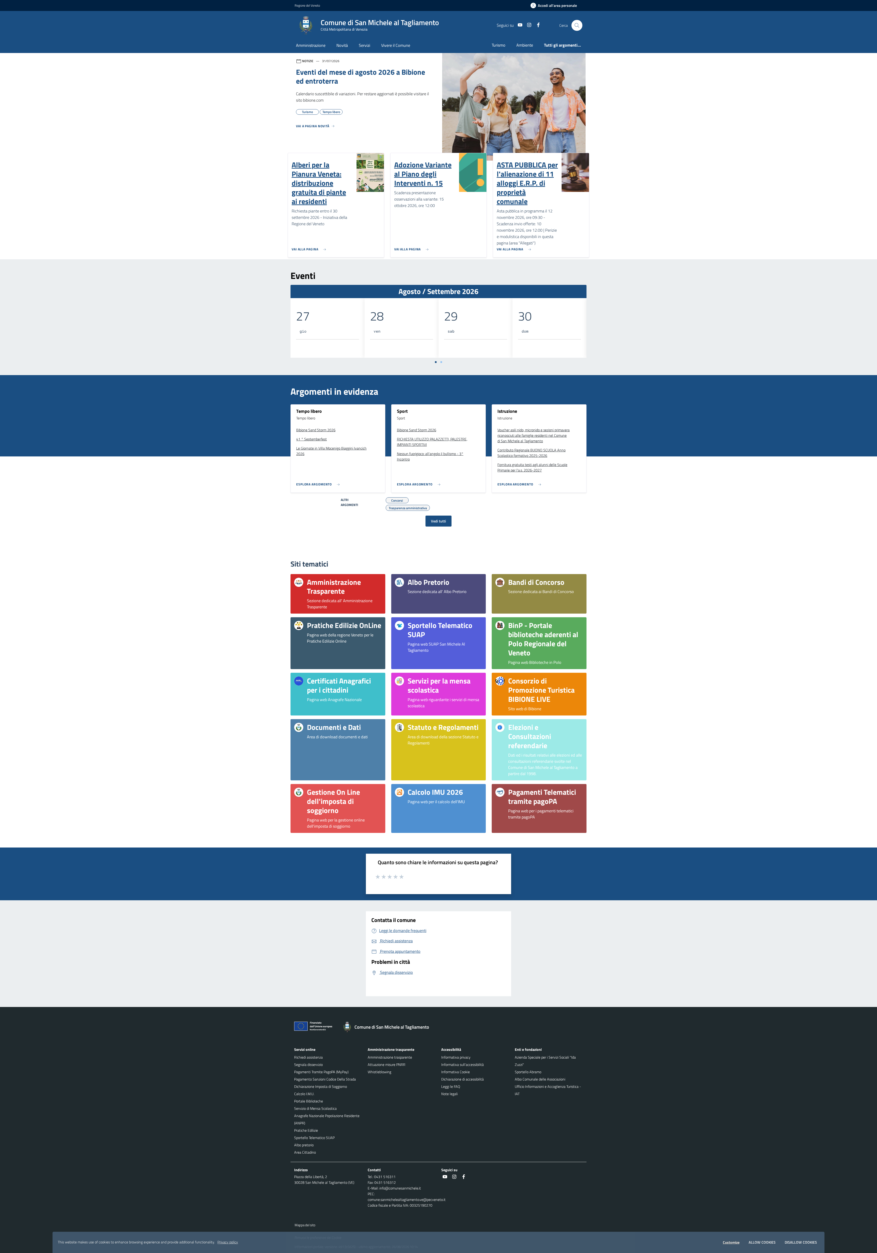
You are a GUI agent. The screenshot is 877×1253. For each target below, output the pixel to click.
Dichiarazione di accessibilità (462, 1079)
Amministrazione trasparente (390, 1057)
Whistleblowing (379, 1072)
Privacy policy (227, 1242)
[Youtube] (518, 25)
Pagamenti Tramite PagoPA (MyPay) (321, 1072)
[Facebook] (536, 25)
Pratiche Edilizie (306, 1130)
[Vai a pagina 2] (441, 362)
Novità (342, 45)
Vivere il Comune (395, 45)
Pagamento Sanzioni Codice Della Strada (325, 1079)
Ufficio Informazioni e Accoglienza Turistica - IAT (548, 1090)
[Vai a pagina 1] (436, 362)
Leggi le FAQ (450, 1086)
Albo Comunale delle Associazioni (540, 1079)
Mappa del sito (305, 1225)
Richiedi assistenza (308, 1057)
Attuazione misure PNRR (386, 1064)
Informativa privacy (455, 1057)
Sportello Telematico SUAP (314, 1137)
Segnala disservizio (308, 1064)
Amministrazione (310, 45)
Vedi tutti (438, 521)
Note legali (449, 1094)
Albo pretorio (304, 1145)
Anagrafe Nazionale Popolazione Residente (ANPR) (326, 1119)
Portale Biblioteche (308, 1101)
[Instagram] (527, 25)
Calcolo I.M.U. (304, 1094)
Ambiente (524, 45)
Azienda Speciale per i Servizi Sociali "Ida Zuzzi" (545, 1060)
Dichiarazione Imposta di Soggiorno (320, 1086)
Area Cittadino (305, 1152)
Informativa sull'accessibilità (462, 1064)
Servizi (364, 45)
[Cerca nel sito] (576, 25)
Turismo (498, 45)
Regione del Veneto (307, 5)
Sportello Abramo (528, 1072)
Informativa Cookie (455, 1072)
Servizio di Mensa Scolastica (315, 1108)
